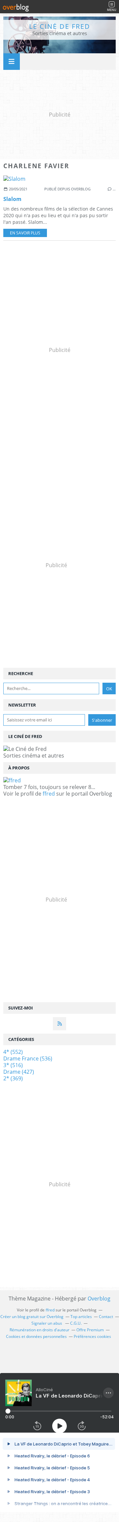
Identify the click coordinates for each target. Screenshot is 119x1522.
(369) (13, 1078)
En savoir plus (25, 233)
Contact (106, 1316)
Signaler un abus (47, 1323)
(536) (27, 1058)
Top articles (81, 1316)
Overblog (99, 1298)
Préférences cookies (92, 1336)
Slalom (12, 199)
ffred (49, 793)
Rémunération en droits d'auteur (39, 1330)
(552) (13, 1052)
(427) (18, 1071)
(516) (13, 1065)
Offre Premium (90, 1330)
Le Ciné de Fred (59, 26)
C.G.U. (76, 1323)
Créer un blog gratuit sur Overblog (31, 1316)
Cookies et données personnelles (36, 1336)
